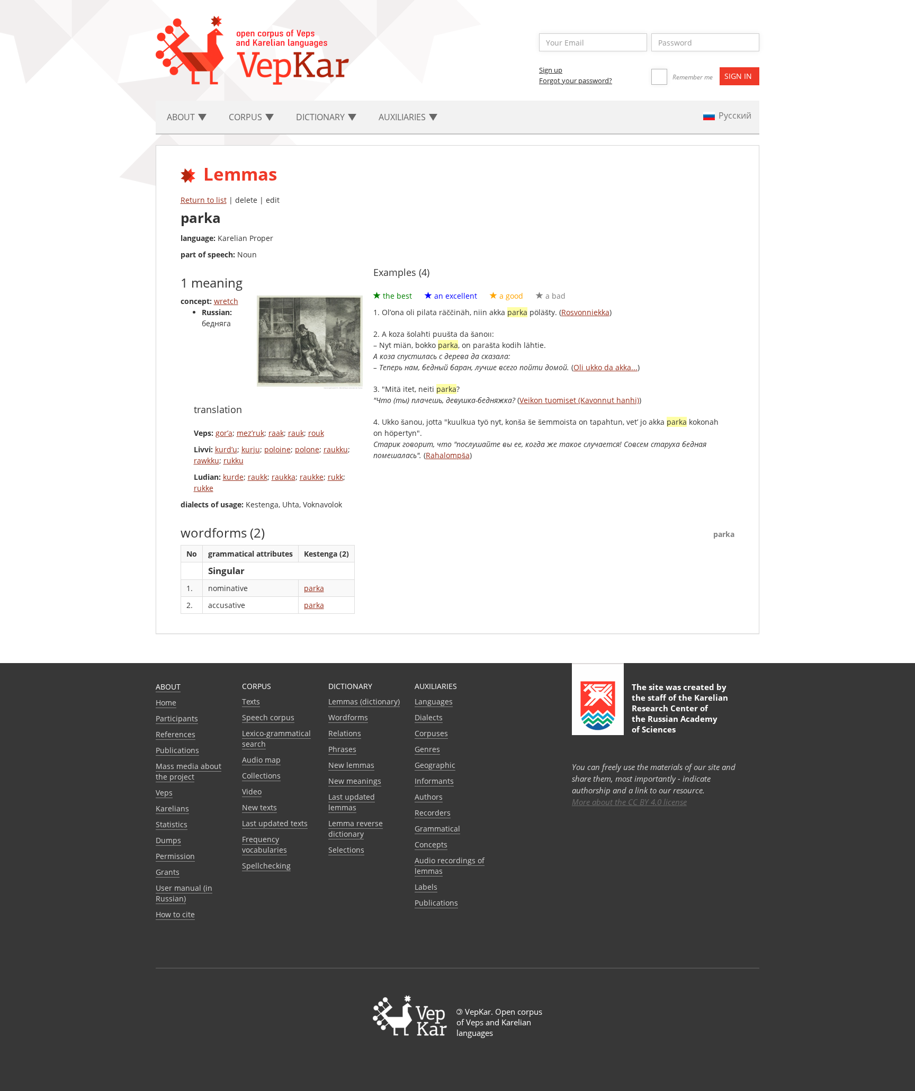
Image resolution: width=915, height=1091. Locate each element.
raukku (336, 449)
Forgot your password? (575, 80)
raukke (312, 477)
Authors (429, 797)
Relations (344, 733)
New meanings (354, 781)
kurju (250, 449)
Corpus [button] (246, 117)
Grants (168, 872)
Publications (177, 750)
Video (252, 791)
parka (314, 588)
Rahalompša (448, 455)
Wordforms (348, 717)
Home (166, 702)
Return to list (204, 200)
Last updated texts (275, 823)
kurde (233, 477)
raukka (283, 477)
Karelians (172, 808)
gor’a (224, 433)
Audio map (261, 760)
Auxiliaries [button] (403, 117)
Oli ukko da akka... (605, 367)
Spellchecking (266, 866)
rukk (335, 477)
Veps (164, 793)
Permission (175, 856)
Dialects (429, 717)
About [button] (182, 117)
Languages (434, 701)
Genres (427, 749)
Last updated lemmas (351, 802)
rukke (203, 488)
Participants (177, 718)
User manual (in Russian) (184, 893)
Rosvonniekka (585, 312)
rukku (233, 460)
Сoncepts (431, 844)
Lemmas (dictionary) (364, 701)
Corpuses (431, 733)
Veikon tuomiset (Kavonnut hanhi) (579, 400)
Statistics (171, 824)
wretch (226, 301)
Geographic (435, 765)
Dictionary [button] (321, 117)
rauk (296, 433)
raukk (257, 477)
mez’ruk (250, 433)
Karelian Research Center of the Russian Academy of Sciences (680, 713)
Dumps (168, 840)
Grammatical (437, 829)
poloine (277, 449)
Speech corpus (268, 717)
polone (307, 449)
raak (276, 433)
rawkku (206, 460)
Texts (251, 701)
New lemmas (351, 765)
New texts (259, 807)
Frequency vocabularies (264, 844)
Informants (434, 781)
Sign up (550, 70)
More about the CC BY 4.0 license (629, 802)
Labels (426, 887)
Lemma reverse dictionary (355, 828)
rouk (316, 433)
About (168, 687)
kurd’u (226, 449)
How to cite (175, 914)
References (175, 734)
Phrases (342, 749)
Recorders (433, 813)
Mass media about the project (188, 771)
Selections (346, 850)
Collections (261, 776)
